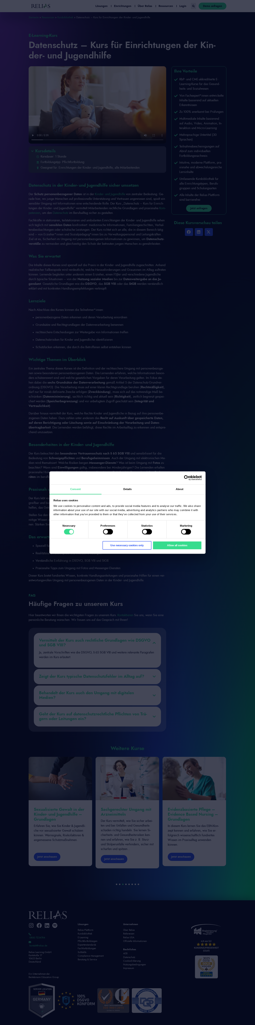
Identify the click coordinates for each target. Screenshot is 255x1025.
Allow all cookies (177, 545)
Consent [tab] (75, 489)
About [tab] (179, 489)
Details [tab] (127, 489)
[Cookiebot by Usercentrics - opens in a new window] (186, 477)
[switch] (108, 531)
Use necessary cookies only (126, 545)
